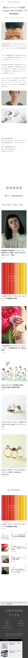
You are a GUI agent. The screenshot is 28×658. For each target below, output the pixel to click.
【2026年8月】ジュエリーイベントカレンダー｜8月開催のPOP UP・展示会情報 (13, 348)
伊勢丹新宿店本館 (17, 195)
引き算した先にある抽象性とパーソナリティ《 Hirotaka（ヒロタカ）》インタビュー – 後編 (18, 571)
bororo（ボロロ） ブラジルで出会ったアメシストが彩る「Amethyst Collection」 (13, 472)
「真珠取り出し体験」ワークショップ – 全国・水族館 (18, 558)
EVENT (11, 17)
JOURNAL (7, 625)
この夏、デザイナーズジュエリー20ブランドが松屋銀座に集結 (13, 297)
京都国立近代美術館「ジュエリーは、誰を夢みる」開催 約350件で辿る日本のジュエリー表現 (13, 252)
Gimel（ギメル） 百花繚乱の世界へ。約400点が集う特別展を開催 (13, 386)
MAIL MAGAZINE (7, 627)
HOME (2, 602)
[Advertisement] (14, 173)
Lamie (7, 48)
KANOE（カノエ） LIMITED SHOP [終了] (15, 643)
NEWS (21, 621)
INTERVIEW (13, 567)
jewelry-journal (20, 17)
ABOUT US (21, 625)
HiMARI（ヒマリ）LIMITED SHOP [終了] (14, 651)
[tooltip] (7, 187)
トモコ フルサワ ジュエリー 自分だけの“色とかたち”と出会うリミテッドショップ (13, 424)
